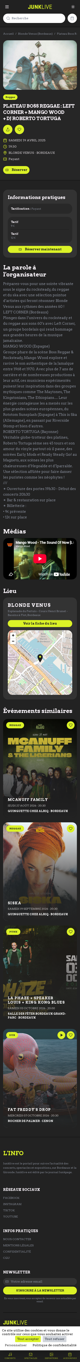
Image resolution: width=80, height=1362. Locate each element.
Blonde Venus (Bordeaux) (35, 33)
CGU (6, 1257)
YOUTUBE (10, 1216)
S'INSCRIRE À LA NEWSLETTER (40, 1290)
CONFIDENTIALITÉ (17, 1251)
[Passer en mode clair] (73, 7)
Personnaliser (16, 1345)
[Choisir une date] (72, 18)
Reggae (10, 97)
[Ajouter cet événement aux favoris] (19, 129)
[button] (40, 658)
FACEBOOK (11, 1197)
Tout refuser (54, 1339)
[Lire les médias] (61, 1035)
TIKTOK (9, 1210)
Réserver (19, 170)
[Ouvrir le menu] (7, 7)
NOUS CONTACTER (17, 1239)
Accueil (8, 33)
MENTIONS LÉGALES (18, 1245)
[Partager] (7, 129)
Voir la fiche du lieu (40, 623)
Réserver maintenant (43, 249)
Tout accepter (28, 1339)
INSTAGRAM (12, 1204)
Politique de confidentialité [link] (55, 1345)
